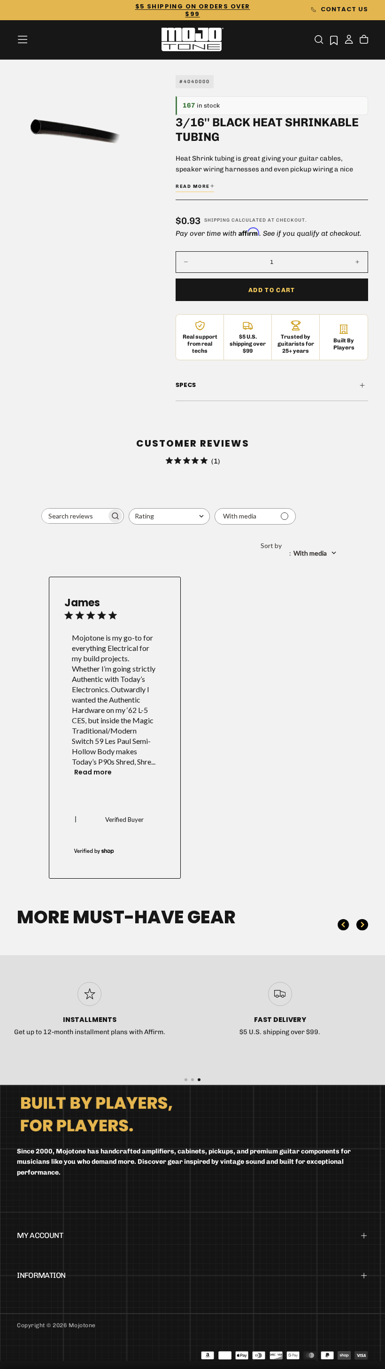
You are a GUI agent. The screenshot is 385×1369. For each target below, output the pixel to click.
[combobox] (169, 516)
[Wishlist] (333, 40)
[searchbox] (74, 516)
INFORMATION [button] (41, 1275)
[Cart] (364, 40)
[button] (22, 39)
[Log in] (348, 40)
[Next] (362, 924)
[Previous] (343, 924)
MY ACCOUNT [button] (40, 1235)
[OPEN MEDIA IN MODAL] (115, 172)
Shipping (217, 220)
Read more (93, 772)
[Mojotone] (96, 1114)
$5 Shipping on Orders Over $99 (192, 10)
